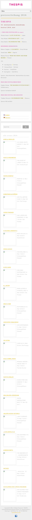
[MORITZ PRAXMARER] (9, 165)
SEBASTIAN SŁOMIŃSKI (10, 194)
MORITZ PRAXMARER (9, 157)
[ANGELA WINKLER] (9, 147)
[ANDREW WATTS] (9, 458)
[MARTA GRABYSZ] (9, 184)
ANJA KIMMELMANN (9, 358)
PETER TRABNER (8, 212)
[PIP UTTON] (9, 348)
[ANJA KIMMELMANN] (9, 366)
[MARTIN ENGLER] (9, 385)
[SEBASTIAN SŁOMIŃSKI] (9, 202)
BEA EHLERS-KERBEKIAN (11, 395)
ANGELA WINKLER (8, 139)
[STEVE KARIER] (9, 257)
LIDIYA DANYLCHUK (9, 431)
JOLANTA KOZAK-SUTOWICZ (11, 413)
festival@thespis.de (16, 512)
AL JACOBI (6, 285)
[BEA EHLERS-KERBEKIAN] (9, 403)
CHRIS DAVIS (7, 267)
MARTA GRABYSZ (8, 175)
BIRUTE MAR (7, 303)
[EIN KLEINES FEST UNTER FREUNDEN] (9, 495)
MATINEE (6, 468)
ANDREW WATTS (8, 450)
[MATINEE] (9, 476)
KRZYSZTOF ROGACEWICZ (10, 322)
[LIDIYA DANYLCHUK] (9, 440)
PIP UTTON (6, 340)
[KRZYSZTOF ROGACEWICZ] (9, 330)
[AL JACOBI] (9, 293)
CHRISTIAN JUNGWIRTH (10, 230)
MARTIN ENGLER (8, 377)
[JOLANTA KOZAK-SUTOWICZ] (9, 421)
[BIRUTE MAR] (9, 312)
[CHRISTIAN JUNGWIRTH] (9, 238)
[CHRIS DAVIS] (9, 275)
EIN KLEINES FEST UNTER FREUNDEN (14, 486)
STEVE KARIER (7, 249)
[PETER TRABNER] (9, 220)
